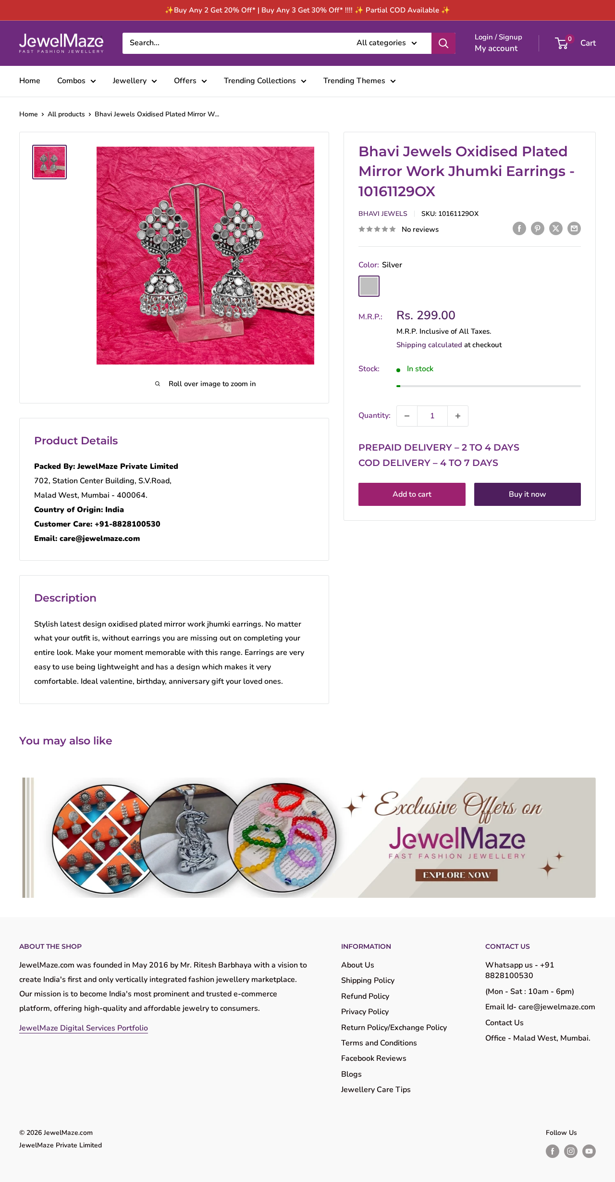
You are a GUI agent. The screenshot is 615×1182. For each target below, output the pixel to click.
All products (66, 114)
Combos (71, 80)
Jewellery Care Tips (376, 1089)
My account (496, 48)
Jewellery (130, 80)
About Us (357, 965)
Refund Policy (365, 996)
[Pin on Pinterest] (537, 228)
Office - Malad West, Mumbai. (537, 1038)
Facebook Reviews (373, 1058)
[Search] (443, 43)
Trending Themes (354, 80)
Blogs (351, 1074)
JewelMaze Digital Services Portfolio (83, 1028)
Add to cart (412, 494)
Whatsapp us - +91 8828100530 (519, 970)
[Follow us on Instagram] (571, 1151)
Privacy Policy (365, 1011)
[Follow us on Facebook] (552, 1151)
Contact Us (504, 1023)
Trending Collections (260, 80)
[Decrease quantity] (407, 416)
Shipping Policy (367, 980)
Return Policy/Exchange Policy (394, 1027)
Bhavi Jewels (382, 213)
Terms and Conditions (379, 1043)
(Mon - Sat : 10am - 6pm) (529, 991)
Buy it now (527, 494)
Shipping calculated (429, 345)
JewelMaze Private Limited (60, 1145)
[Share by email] (574, 228)
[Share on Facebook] (519, 228)
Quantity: (374, 415)
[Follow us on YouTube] (589, 1151)
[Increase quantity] (458, 416)
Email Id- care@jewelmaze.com (540, 1007)
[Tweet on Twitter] (556, 228)
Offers (185, 80)
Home (29, 80)
